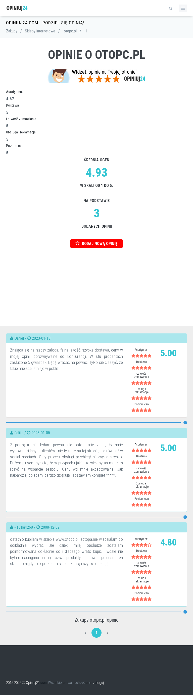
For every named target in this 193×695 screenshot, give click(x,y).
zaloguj (98, 682)
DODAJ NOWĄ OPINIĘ (99, 243)
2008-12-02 (50, 527)
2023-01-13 (41, 338)
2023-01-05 (40, 432)
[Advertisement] (96, 283)
